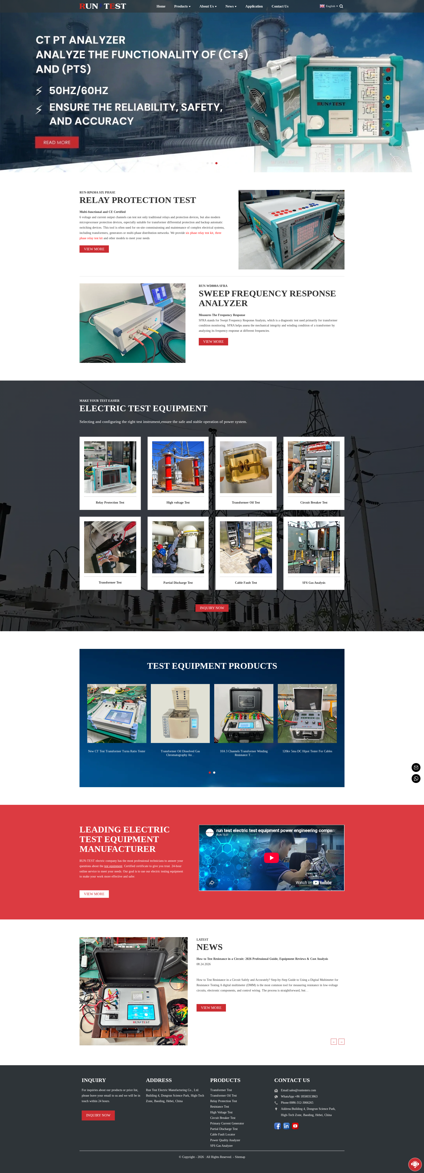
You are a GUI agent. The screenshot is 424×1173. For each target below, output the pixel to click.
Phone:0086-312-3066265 (297, 1102)
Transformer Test (110, 582)
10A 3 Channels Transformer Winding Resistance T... (244, 753)
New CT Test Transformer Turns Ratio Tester (116, 751)
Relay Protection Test (110, 502)
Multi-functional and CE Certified (103, 212)
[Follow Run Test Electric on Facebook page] (277, 1126)
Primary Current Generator (227, 1123)
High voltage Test (178, 502)
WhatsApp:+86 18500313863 (299, 1096)
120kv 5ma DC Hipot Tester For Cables (307, 751)
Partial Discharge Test (178, 582)
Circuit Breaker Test (313, 502)
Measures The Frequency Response (222, 315)
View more (94, 249)
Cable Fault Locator (222, 1134)
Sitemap (240, 1157)
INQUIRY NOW (212, 608)
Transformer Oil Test (246, 502)
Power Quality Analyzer (225, 1140)
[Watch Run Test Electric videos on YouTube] (295, 1126)
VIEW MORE (94, 894)
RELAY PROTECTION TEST (138, 200)
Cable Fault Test (246, 582)
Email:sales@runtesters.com (298, 1090)
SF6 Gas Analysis (313, 582)
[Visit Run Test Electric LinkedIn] (286, 1126)
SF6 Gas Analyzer (221, 1145)
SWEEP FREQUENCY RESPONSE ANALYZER (267, 298)
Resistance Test (219, 1106)
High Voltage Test (221, 1112)
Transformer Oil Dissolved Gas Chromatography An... (180, 753)
